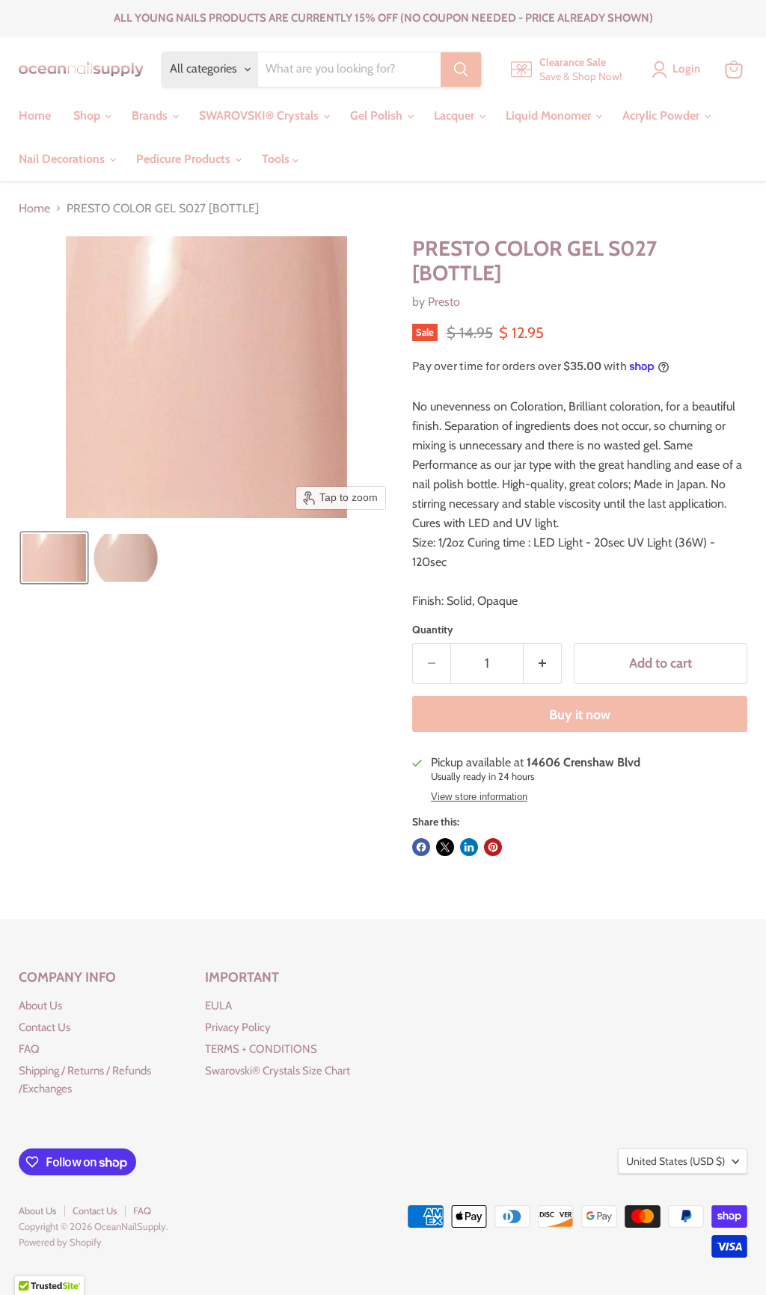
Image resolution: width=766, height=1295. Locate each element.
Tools (277, 159)
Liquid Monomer (550, 115)
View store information (479, 797)
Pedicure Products (184, 159)
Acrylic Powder (662, 115)
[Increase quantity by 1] (543, 663)
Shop (88, 115)
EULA (218, 1005)
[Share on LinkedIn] (469, 847)
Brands (151, 115)
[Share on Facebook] (421, 847)
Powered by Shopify (60, 1242)
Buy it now (579, 715)
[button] (54, 557)
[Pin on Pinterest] (493, 847)
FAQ (29, 1049)
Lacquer (455, 115)
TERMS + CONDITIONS (261, 1049)
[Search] (461, 69)
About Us (40, 1005)
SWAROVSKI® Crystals (260, 115)
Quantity (432, 630)
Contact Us (44, 1027)
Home (35, 115)
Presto (444, 302)
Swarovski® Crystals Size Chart (277, 1070)
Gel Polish (377, 115)
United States (675, 1161)
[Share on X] (445, 847)
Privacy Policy (238, 1027)
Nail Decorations (63, 159)
